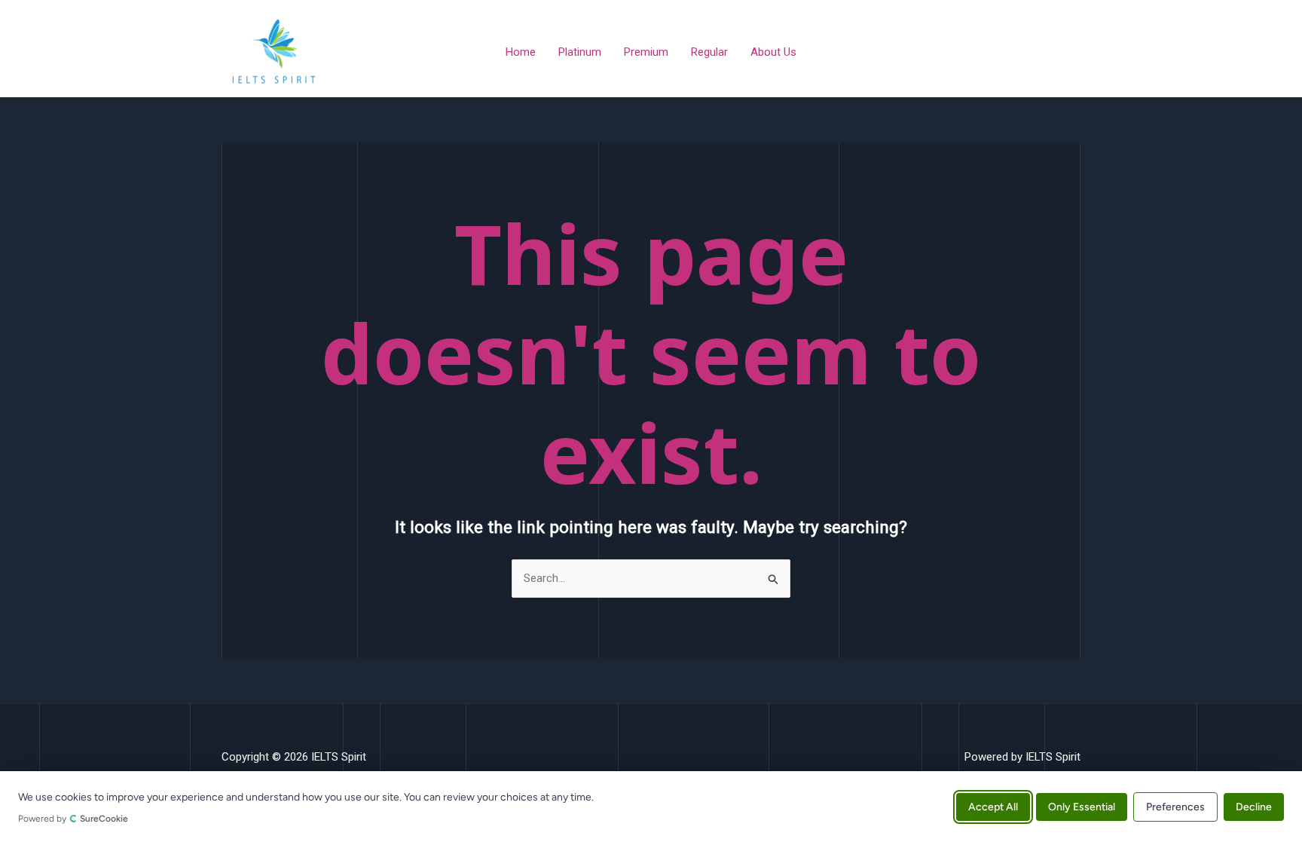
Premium (646, 52)
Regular (709, 52)
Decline (1254, 806)
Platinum (579, 52)
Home (521, 52)
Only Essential (1081, 806)
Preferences (1175, 806)
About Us (773, 52)
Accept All (993, 806)
